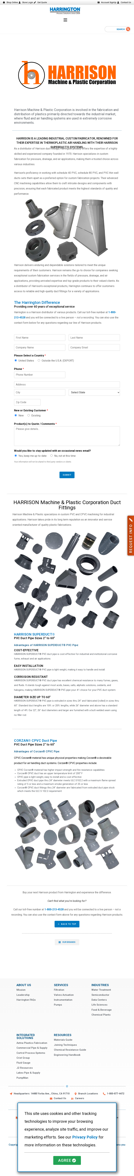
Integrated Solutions (26, 1036)
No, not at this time (65, 455)
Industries (100, 985)
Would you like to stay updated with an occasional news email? (52, 450)
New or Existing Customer (31, 410)
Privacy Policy (85, 1137)
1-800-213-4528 (54, 909)
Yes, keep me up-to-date (32, 455)
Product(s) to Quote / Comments (35, 423)
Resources (62, 1035)
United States (26, 360)
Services (61, 985)
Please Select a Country (30, 355)
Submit (67, 475)
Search (121, 29)
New (21, 415)
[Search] (128, 29)
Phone (19, 369)
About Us (24, 985)
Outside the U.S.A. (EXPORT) (58, 360)
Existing (36, 415)
